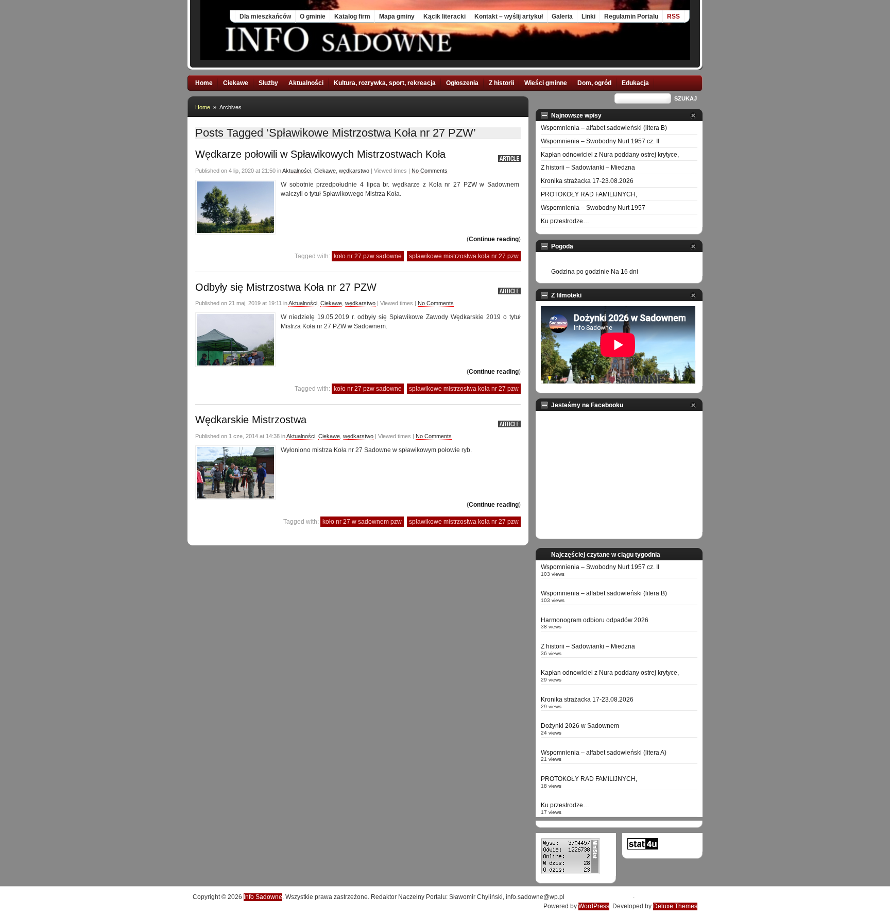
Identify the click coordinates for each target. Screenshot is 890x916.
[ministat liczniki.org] (570, 872)
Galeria (562, 16)
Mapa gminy (397, 16)
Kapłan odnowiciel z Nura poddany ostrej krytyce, (610, 154)
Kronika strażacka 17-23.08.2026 (587, 181)
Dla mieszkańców (265, 16)
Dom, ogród (594, 83)
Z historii (501, 83)
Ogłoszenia (462, 83)
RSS (673, 16)
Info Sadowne (263, 897)
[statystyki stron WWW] (642, 847)
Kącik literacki (444, 16)
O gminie (313, 16)
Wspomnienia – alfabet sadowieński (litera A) (603, 752)
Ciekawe (235, 83)
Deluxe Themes (675, 906)
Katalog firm (352, 16)
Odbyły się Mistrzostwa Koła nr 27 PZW (285, 287)
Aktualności (305, 83)
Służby (268, 83)
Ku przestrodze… (565, 221)
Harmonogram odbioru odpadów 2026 (594, 620)
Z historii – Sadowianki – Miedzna (588, 167)
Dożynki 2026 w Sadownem (580, 725)
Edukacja (635, 83)
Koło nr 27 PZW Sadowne (368, 256)
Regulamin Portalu (631, 16)
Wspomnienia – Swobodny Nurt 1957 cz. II (600, 141)
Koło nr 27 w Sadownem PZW (362, 521)
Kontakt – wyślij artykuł (508, 16)
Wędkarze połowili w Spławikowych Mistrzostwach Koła (320, 154)
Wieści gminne (545, 83)
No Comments (430, 171)
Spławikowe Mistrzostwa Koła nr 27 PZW (464, 256)
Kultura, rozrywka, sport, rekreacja (385, 83)
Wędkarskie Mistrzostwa (250, 419)
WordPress (593, 906)
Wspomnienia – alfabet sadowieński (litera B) (604, 127)
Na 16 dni (624, 271)
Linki (588, 16)
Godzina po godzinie (580, 271)
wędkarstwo (354, 171)
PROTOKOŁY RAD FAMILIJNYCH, (589, 194)
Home (204, 83)
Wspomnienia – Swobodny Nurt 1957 (593, 207)
